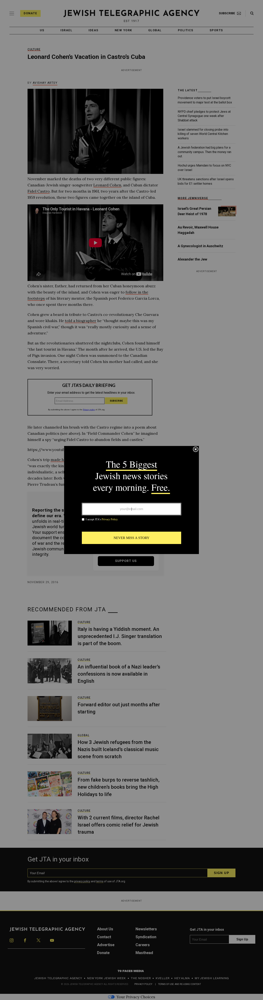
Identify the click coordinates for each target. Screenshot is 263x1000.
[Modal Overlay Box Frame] (131, 500)
